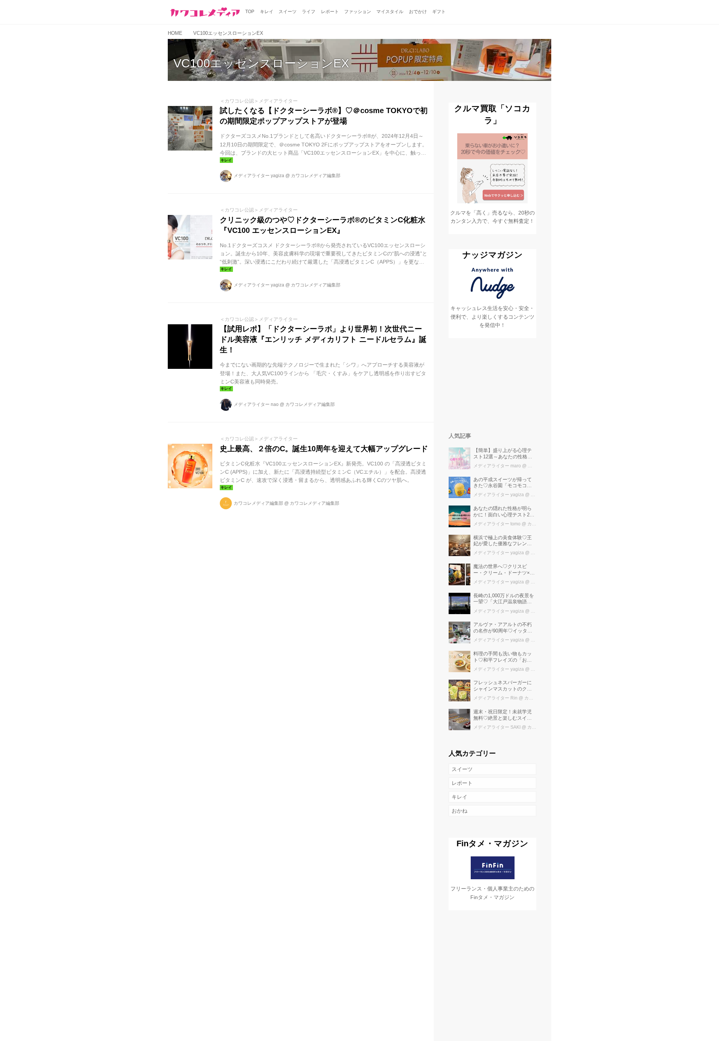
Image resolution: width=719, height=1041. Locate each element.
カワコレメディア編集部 (315, 175)
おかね (459, 811)
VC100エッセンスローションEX (261, 63)
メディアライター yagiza (259, 175)
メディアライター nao (256, 404)
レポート (462, 783)
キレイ (459, 797)
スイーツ (462, 769)
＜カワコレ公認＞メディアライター (259, 101)
